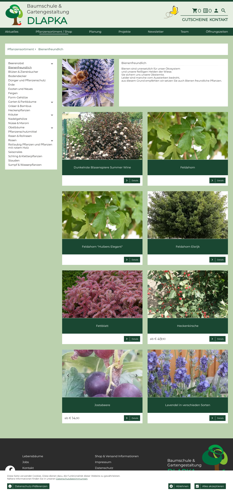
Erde (11, 84)
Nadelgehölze (17, 118)
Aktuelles (11, 31)
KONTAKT (219, 19)
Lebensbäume (32, 456)
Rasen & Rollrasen (20, 136)
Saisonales (15, 152)
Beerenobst (16, 63)
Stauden (13, 160)
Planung (95, 31)
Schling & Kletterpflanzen (25, 156)
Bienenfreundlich (20, 67)
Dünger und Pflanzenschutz (27, 80)
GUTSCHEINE (195, 19)
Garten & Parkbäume (22, 101)
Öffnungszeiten (217, 31)
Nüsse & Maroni (18, 123)
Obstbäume (16, 127)
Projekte (125, 31)
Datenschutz (104, 468)
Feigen (13, 93)
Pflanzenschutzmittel (22, 131)
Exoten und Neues (20, 88)
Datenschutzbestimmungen (71, 478)
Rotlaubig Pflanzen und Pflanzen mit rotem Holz (30, 146)
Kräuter (13, 114)
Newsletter (156, 31)
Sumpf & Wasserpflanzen (25, 164)
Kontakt (28, 468)
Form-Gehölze (18, 97)
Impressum (103, 462)
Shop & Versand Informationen (117, 456)
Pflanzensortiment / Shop (54, 31)
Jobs (25, 462)
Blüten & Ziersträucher (23, 71)
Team (185, 31)
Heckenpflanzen (19, 110)
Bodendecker (17, 76)
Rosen (12, 140)
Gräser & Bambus (19, 106)
